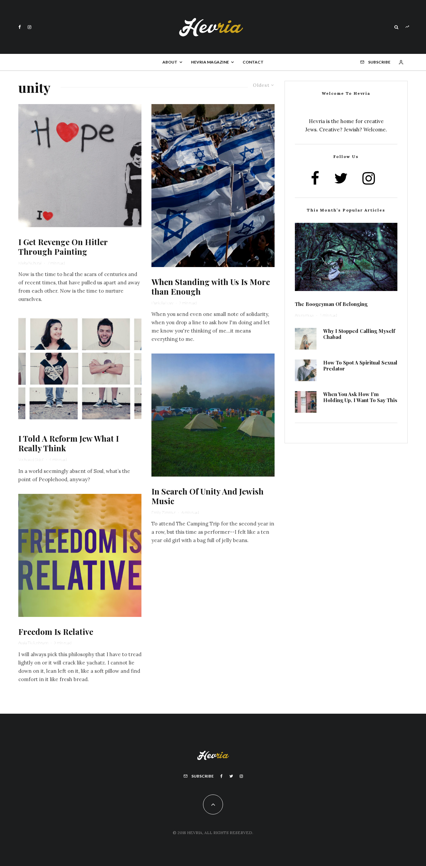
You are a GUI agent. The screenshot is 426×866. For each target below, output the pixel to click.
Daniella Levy (162, 302)
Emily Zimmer (163, 512)
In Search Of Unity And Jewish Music (207, 496)
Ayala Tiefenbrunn (33, 642)
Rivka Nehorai (30, 262)
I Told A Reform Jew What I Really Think (68, 443)
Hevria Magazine (210, 62)
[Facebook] (19, 27)
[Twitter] (231, 776)
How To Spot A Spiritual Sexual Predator (360, 365)
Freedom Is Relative (55, 632)
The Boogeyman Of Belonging (331, 304)
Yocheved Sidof (31, 459)
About (169, 62)
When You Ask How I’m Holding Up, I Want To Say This (360, 397)
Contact (253, 62)
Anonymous (304, 315)
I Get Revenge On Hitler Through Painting (62, 246)
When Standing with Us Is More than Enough (210, 286)
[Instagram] (29, 27)
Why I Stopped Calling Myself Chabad (359, 334)
